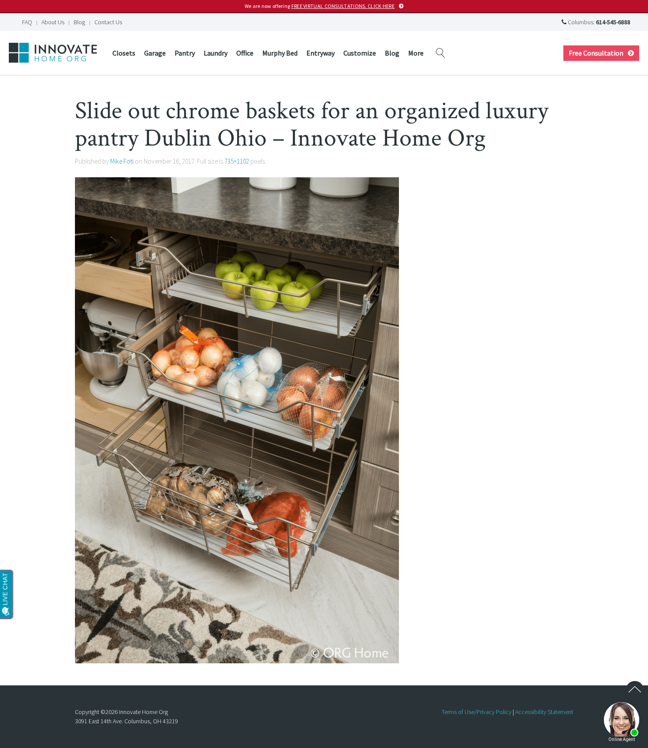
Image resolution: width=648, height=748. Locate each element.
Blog (79, 22)
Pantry (185, 53)
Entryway (320, 53)
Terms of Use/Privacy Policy (476, 712)
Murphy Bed (280, 53)
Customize (359, 53)
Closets (123, 53)
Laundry (215, 53)
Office (244, 53)
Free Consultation (596, 53)
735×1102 (236, 161)
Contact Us (108, 22)
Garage (155, 53)
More (416, 53)
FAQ (27, 22)
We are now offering (320, 6)
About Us (52, 22)
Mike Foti (122, 161)
